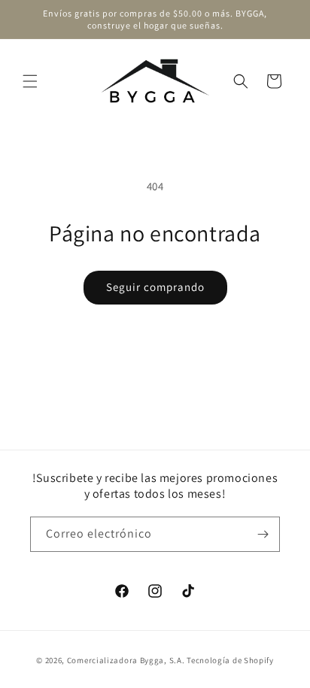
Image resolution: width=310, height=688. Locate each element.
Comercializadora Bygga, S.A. (126, 660)
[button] (30, 81)
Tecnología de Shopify (230, 660)
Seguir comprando (155, 287)
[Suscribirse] (262, 534)
